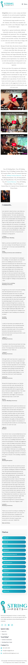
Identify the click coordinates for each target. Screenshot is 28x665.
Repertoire (4, 634)
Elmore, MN (6, 574)
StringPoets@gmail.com (8, 650)
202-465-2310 (6, 648)
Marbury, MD (6, 591)
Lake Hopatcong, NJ (8, 562)
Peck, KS (5, 566)
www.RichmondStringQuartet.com (11, 653)
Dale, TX (5, 558)
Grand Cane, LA (7, 587)
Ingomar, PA (6, 550)
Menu (25, 4)
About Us (4, 631)
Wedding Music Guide (7, 642)
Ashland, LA (6, 570)
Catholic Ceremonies (7, 639)
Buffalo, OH (6, 537)
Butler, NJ (5, 546)
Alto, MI (5, 583)
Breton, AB (6, 542)
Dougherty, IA (6, 579)
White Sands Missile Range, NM (10, 554)
